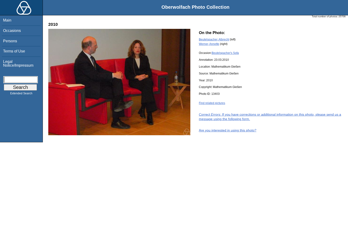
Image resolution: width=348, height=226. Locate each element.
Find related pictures (212, 103)
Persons (10, 41)
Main (7, 20)
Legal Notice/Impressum (18, 63)
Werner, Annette (209, 44)
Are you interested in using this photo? (227, 130)
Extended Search (21, 93)
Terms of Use (14, 51)
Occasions (12, 31)
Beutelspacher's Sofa (225, 53)
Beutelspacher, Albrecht (214, 39)
